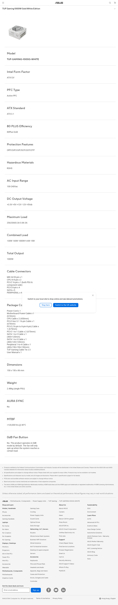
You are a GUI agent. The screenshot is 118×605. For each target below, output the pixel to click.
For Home (5, 526)
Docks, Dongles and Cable (39, 578)
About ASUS (63, 508)
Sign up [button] (36, 590)
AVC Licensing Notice (94, 548)
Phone (4, 512)
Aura (89, 559)
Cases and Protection (37, 574)
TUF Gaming (52, 501)
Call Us (61, 557)
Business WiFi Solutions (38, 540)
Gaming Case (34, 508)
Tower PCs (6, 557)
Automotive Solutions (94, 533)
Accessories (6, 515)
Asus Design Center (94, 529)
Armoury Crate (92, 555)
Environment (91, 512)
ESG (88, 508)
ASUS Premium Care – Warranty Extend (98, 537)
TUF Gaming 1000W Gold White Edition (21, 8)
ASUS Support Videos (66, 564)
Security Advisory (65, 560)
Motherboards (7, 575)
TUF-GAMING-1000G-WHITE (69, 501)
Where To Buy (64, 567)
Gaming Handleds (8, 519)
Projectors (5, 550)
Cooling (33, 512)
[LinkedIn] (63, 590)
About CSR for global (66, 519)
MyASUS (62, 571)
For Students (6, 536)
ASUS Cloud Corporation (67, 529)
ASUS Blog (91, 552)
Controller (33, 581)
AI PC (89, 519)
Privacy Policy (57, 598)
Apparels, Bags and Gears (39, 571)
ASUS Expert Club (93, 545)
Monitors (5, 547)
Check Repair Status (66, 543)
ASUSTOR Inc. (64, 526)
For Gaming (6, 540)
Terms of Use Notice (43, 598)
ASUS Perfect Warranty (95, 541)
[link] (59, 3)
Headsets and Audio (37, 567)
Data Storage (34, 526)
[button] (3, 3)
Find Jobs (62, 536)
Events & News (92, 526)
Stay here (46, 305)
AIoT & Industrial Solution (38, 547)
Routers (33, 533)
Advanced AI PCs (93, 522)
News (61, 515)
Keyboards (34, 560)
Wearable (5, 567)
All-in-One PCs (7, 554)
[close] (93, 295)
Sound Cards (34, 519)
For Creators (6, 533)
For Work (5, 529)
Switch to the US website (65, 305)
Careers (61, 512)
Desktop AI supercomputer (39, 550)
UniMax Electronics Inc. (67, 533)
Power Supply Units (37, 515)
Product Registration (66, 550)
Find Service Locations (66, 547)
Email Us (62, 553)
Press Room (63, 522)
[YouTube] (56, 590)
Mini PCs (5, 561)
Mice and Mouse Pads (37, 564)
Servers (32, 553)
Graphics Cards (7, 578)
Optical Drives (35, 522)
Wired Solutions (35, 543)
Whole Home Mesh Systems (39, 536)
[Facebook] (48, 590)
